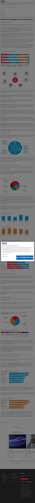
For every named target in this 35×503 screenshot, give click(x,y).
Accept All (24, 258)
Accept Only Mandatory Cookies (25, 256)
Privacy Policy (4, 254)
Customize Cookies (4, 256)
